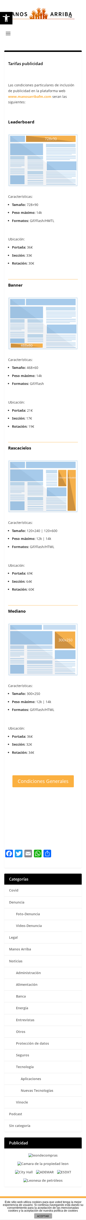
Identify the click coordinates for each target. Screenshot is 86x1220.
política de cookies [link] (66, 1210)
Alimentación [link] (27, 984)
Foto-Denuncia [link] (28, 914)
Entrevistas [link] (25, 1020)
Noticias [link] (15, 961)
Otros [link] (20, 1031)
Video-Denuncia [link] (29, 925)
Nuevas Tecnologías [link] (37, 1090)
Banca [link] (21, 996)
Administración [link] (28, 972)
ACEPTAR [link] (43, 1216)
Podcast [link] (15, 1114)
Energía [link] (22, 1008)
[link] (6, 18)
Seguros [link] (22, 1055)
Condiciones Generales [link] (43, 781)
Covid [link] (13, 890)
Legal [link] (13, 937)
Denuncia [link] (16, 902)
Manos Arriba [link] (20, 949)
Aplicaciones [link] (31, 1078)
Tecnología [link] (25, 1067)
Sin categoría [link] (19, 1125)
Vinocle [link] (22, 1102)
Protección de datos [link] (32, 1043)
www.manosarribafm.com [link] (29, 96)
